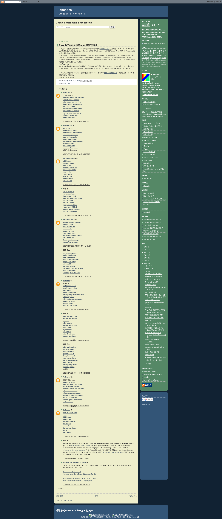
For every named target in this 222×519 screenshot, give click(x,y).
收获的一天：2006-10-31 (153, 274)
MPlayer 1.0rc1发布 (151, 282)
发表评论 (61, 488)
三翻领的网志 (148, 129)
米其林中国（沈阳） (150, 239)
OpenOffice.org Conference (152, 374)
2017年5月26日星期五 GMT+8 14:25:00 (76, 154)
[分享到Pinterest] (90, 81)
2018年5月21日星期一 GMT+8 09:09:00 (76, 373)
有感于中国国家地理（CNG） (155, 315)
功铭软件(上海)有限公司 (151, 231)
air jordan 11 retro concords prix (113, 452)
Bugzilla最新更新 (151, 292)
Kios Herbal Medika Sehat (72, 472)
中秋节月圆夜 (149, 355)
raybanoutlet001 (69, 158)
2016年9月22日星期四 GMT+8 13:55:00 (76, 121)
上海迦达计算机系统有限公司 (153, 228)
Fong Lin (146, 377)
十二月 (148, 266)
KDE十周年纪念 (150, 320)
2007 (146, 261)
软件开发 (156, 53)
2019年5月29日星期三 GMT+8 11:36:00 (76, 485)
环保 (145, 60)
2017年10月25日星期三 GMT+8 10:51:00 (77, 246)
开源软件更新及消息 (152, 344)
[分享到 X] (86, 81)
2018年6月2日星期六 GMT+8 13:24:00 (76, 406)
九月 (147, 364)
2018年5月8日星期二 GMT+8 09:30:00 (76, 340)
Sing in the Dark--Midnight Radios (154, 199)
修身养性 (159, 62)
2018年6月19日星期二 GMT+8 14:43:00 (76, 436)
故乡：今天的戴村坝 (152, 352)
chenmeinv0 (67, 125)
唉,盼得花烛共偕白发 (150, 137)
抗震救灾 (157, 60)
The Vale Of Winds (149, 140)
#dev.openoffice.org (159, 114)
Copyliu (145, 149)
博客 (147, 53)
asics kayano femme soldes (80, 445)
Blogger (134, 517)
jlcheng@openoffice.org (151, 380)
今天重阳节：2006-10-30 (153, 276)
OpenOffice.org (155, 58)
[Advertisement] (96, 34)
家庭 (147, 64)
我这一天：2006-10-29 (152, 279)
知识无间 (146, 186)
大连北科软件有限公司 (151, 234)
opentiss (65, 10)
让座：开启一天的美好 (152, 300)
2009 (146, 255)
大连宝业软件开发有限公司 (152, 237)
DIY (144, 62)
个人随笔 (147, 50)
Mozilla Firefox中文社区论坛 (152, 126)
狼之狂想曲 (147, 163)
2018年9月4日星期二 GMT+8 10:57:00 (76, 458)
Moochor (146, 146)
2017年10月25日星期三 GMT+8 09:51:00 (77, 215)
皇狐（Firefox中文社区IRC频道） (153, 112)
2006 (146, 263)
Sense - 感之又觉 (149, 152)
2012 (146, 252)
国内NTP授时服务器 (110, 73)
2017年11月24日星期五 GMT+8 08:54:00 (77, 277)
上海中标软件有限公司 (151, 225)
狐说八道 (146, 204)
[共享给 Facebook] (88, 81)
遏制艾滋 (156, 66)
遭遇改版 (148, 307)
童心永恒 (149, 66)
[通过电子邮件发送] (81, 81)
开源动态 (162, 51)
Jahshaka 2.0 (104, 49)
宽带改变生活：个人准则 (153, 360)
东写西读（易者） (149, 154)
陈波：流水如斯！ (149, 196)
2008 (146, 258)
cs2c (153, 62)
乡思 (164, 58)
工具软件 (145, 58)
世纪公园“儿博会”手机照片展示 (155, 357)
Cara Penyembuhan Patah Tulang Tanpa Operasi (79, 478)
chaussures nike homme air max (74, 450)
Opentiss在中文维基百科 (151, 123)
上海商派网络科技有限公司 (152, 222)
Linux (153, 55)
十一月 (148, 268)
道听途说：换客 (150, 285)
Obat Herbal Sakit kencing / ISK (74, 462)
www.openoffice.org (149, 371)
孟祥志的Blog (148, 135)
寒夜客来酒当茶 (148, 166)
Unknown (66, 92)
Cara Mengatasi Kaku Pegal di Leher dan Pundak (79, 474)
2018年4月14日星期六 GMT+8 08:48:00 (76, 309)
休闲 (161, 55)
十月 (147, 271)
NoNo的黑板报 (148, 143)
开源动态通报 (148, 178)
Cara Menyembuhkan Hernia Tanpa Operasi (77, 481)
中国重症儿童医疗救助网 (151, 105)
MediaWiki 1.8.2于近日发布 (154, 318)
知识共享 (68, 83)
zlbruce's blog (148, 132)
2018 (146, 250)
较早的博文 (133, 496)
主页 (96, 496)
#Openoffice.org (147, 114)
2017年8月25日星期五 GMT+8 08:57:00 (76, 185)
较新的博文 (59, 496)
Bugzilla (164, 60)
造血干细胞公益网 (149, 102)
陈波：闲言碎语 (148, 193)
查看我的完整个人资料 (150, 95)
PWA (149, 62)
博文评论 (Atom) (66, 500)
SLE (151, 60)
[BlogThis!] (84, 81)
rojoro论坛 (146, 212)
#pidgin (144, 116)
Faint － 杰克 (147, 160)
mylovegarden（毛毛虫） (151, 202)
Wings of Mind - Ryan (150, 157)
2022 (146, 247)
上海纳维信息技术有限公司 (152, 219)
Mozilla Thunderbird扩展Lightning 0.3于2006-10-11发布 (155, 335)
